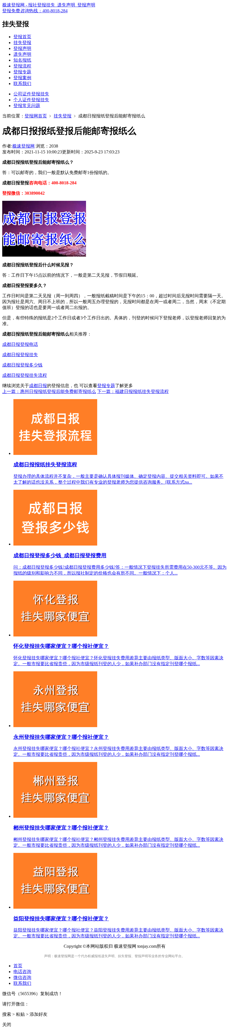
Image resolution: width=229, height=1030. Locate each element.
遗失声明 (22, 54)
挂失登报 (22, 42)
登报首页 (22, 36)
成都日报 (38, 385)
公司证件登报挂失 (31, 93)
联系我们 (22, 83)
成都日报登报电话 (20, 344)
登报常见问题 (26, 105)
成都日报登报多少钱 (22, 365)
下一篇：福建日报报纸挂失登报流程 (133, 391)
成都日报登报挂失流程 (24, 375)
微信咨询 (22, 977)
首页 (17, 965)
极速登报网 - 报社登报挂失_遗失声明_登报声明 (48, 5)
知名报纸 (22, 60)
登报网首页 (36, 116)
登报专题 (22, 71)
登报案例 (22, 77)
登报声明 (22, 48)
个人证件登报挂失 (31, 99)
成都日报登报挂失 (20, 354)
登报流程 (22, 66)
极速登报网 (23, 146)
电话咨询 (22, 971)
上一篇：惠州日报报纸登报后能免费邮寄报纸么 (49, 391)
